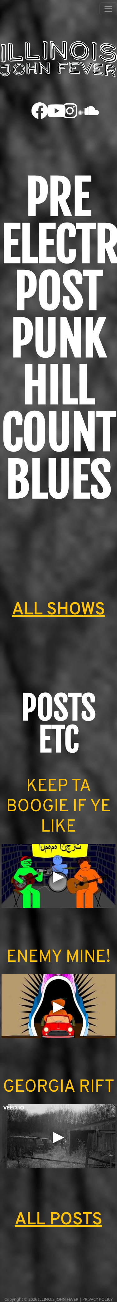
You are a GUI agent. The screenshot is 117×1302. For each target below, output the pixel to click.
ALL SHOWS (58, 610)
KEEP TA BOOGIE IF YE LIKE (58, 807)
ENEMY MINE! (59, 957)
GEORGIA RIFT (59, 1087)
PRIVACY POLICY (97, 1299)
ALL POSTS (58, 1220)
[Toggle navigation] (108, 9)
